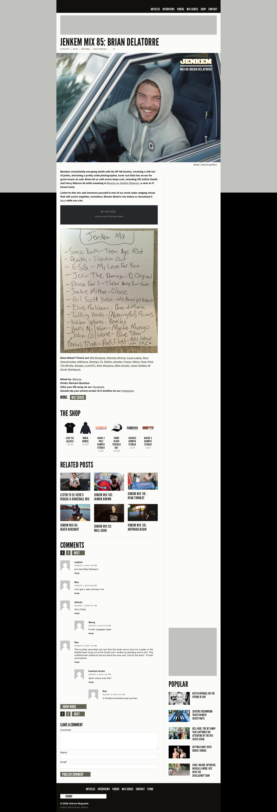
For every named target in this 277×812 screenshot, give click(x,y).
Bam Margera (105, 365)
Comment (65, 730)
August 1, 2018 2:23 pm (85, 585)
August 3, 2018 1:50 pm (99, 626)
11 (112, 49)
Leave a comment (71, 724)
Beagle (79, 365)
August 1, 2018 (69, 49)
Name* (63, 752)
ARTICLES (155, 9)
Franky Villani (131, 361)
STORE (150, 789)
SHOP (203, 9)
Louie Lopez (134, 357)
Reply (77, 573)
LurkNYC (89, 365)
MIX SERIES (192, 9)
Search (62, 796)
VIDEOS (180, 9)
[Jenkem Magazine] (83, 6)
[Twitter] (194, 3)
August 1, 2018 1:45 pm (85, 565)
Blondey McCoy (116, 357)
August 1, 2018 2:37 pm (85, 606)
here (63, 200)
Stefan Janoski (113, 361)
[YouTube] (206, 3)
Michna (85, 49)
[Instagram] (199, 3)
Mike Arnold (122, 365)
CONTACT (213, 9)
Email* (63, 762)
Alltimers (82, 361)
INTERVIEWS (169, 9)
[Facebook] (189, 3)
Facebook (98, 386)
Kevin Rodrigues (70, 369)
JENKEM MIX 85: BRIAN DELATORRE (109, 42)
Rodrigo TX (96, 361)
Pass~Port (147, 361)
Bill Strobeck (97, 357)
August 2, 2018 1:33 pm (99, 674)
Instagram (127, 390)
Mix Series (77, 397)
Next (77, 553)
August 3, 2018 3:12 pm (114, 694)
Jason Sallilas (138, 365)
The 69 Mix (66, 365)
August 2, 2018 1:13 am (85, 646)
